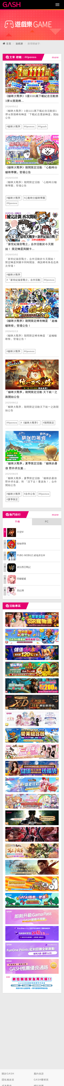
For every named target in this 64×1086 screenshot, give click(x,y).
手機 (17, 521)
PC (47, 521)
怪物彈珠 (21, 543)
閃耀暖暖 (21, 578)
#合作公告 (29, 494)
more (55, 57)
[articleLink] (32, 79)
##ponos (29, 126)
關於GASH (8, 1073)
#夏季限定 (12, 499)
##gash (42, 126)
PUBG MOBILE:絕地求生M (31, 555)
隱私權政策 (8, 1079)
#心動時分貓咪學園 (34, 198)
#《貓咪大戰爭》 (30, 422)
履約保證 (39, 1073)
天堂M (20, 532)
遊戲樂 (19, 43)
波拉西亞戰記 (24, 567)
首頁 (8, 43)
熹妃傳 (20, 590)
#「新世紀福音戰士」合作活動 (23, 280)
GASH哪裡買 (41, 1079)
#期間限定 (48, 422)
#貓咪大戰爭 (13, 126)
